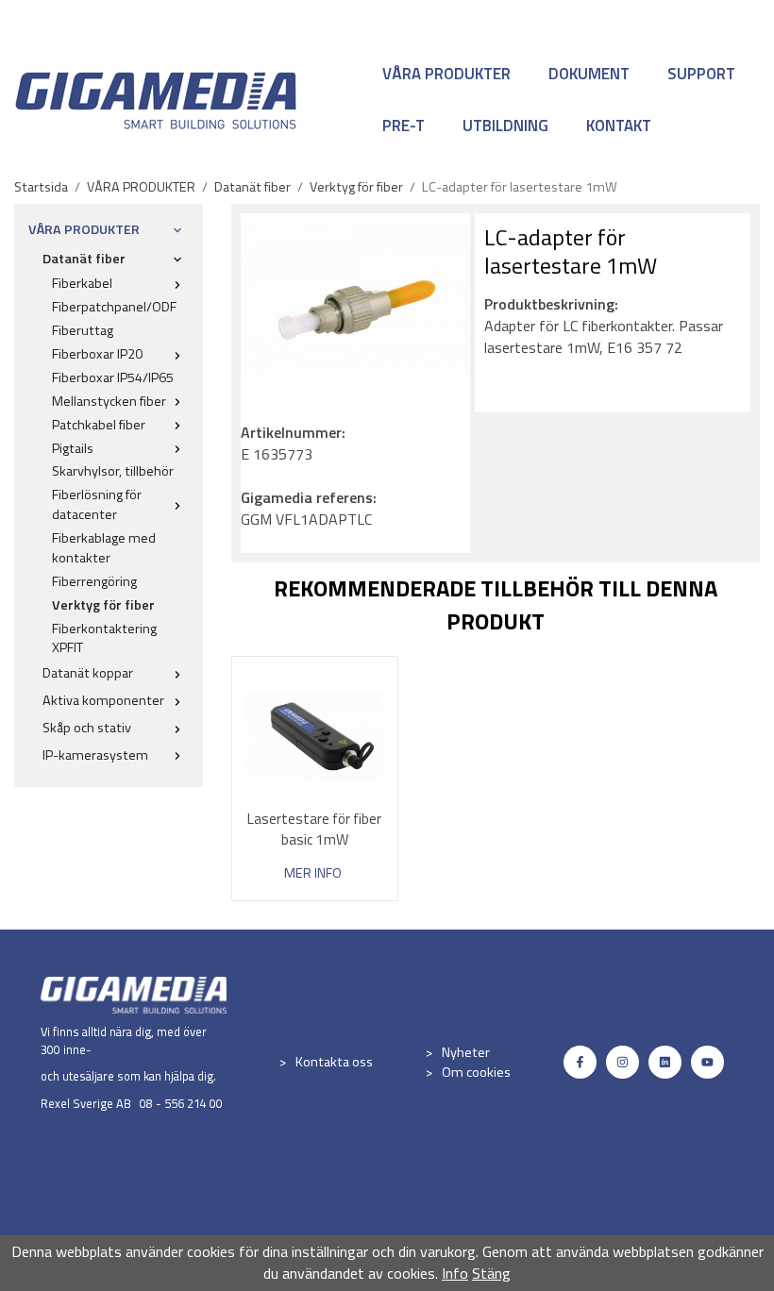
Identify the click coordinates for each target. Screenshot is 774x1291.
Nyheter (466, 1052)
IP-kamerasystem (95, 755)
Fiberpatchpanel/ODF (114, 306)
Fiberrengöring (94, 581)
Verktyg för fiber (103, 605)
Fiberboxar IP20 (97, 354)
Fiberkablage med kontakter (104, 548)
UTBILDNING (505, 125)
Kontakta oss (334, 1061)
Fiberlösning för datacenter (97, 504)
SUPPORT (701, 73)
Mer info (313, 873)
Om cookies (476, 1072)
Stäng (491, 1273)
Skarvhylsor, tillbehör (113, 471)
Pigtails (72, 448)
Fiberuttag (82, 330)
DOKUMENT (589, 73)
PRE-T (403, 125)
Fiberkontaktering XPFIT (104, 638)
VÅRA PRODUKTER (446, 73)
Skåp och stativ (86, 727)
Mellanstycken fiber (109, 401)
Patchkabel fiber (98, 424)
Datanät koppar (87, 672)
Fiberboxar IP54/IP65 (113, 377)
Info (455, 1273)
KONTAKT (618, 125)
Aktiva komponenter (103, 700)
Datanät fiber (84, 258)
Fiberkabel (82, 283)
